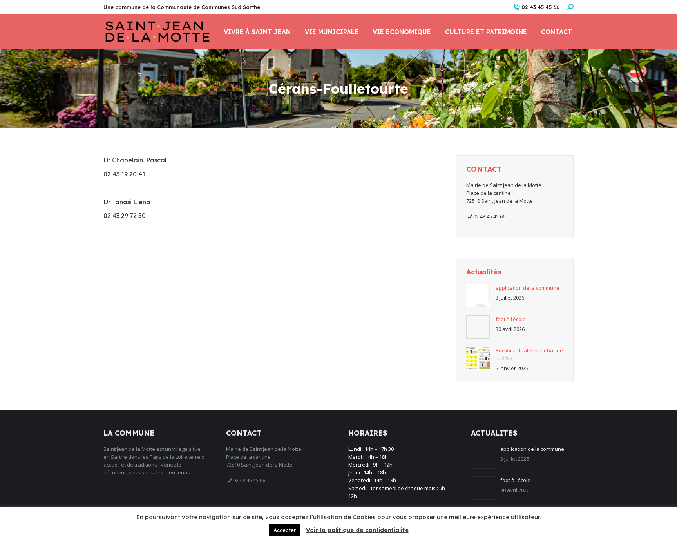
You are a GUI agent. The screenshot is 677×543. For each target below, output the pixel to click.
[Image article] (478, 295)
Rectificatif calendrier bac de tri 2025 (529, 354)
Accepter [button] (284, 530)
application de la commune (527, 287)
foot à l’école (511, 319)
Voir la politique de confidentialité (357, 530)
